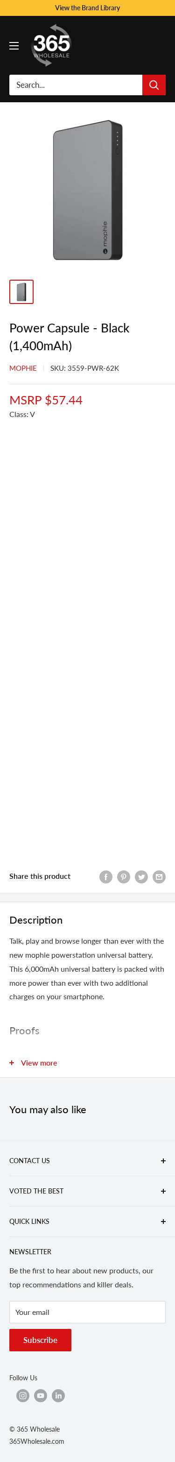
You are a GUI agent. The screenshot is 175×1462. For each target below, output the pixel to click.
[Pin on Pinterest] (123, 876)
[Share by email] (159, 876)
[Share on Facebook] (105, 876)
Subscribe (40, 1340)
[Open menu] (14, 45)
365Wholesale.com (36, 1441)
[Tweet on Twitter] (141, 876)
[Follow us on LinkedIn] (58, 1395)
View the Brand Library (87, 8)
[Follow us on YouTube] (40, 1395)
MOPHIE (23, 368)
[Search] (154, 85)
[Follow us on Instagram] (22, 1395)
